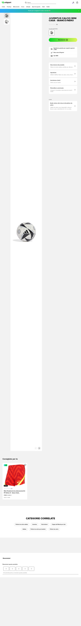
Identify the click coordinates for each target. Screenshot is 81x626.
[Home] (6, 2)
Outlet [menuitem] (48, 6)
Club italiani (44, 524)
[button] (6, 21)
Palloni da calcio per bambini (38, 529)
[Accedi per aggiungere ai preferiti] (25, 465)
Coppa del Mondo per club (58, 524)
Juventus (34, 524)
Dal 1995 (56, 55)
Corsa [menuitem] (22, 6)
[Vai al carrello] (77, 2)
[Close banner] (79, 11)
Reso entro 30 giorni (59, 52)
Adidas (24, 529)
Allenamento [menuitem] (16, 6)
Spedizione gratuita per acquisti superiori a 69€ (64, 49)
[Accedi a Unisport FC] (73, 2)
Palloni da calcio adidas (22, 524)
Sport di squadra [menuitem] (36, 6)
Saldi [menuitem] (43, 6)
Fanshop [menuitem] (9, 6)
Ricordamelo (61, 40)
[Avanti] (39, 448)
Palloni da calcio (54, 529)
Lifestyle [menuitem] (28, 6)
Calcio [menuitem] (3, 6)
